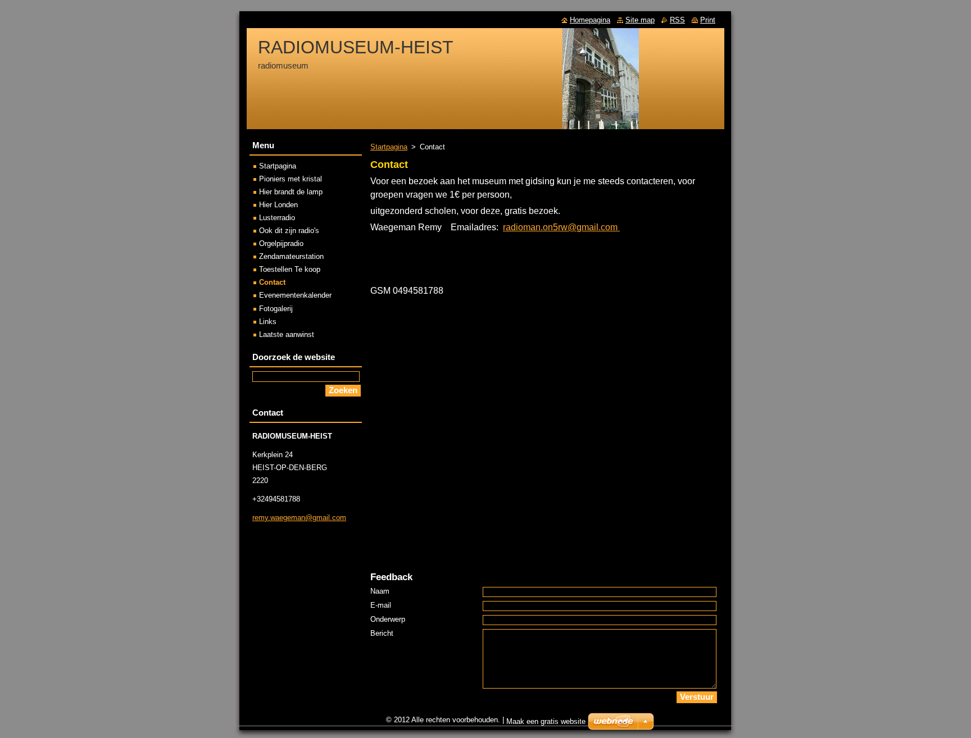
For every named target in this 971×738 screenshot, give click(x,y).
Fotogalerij (276, 308)
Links (267, 321)
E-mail (380, 605)
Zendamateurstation (291, 256)
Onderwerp (387, 619)
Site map (640, 20)
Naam (379, 591)
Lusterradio (277, 217)
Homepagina (590, 20)
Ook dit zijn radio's (289, 230)
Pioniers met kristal (290, 179)
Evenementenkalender (295, 295)
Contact (272, 282)
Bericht (381, 633)
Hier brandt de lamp (291, 192)
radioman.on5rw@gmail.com (560, 227)
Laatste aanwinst (286, 334)
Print (707, 20)
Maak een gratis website (546, 721)
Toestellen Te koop (289, 269)
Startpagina (388, 147)
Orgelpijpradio (281, 243)
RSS (677, 20)
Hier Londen (278, 205)
